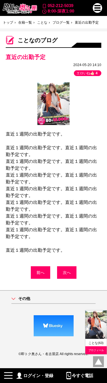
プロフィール (96, 350)
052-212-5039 (60, 5)
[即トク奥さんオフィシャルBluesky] (53, 325)
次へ (67, 272)
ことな (42, 22)
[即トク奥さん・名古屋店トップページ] (19, 8)
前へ (41, 272)
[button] (97, 8)
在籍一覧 (25, 22)
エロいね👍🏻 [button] (87, 73)
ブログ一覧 (61, 22)
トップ (8, 22)
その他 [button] (24, 298)
